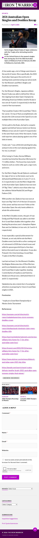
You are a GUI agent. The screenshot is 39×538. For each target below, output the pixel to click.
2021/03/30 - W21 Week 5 (11, 378)
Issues (5, 489)
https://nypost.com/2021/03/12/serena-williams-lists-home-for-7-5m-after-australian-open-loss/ (17, 351)
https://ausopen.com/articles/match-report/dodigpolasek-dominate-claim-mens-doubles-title (18, 328)
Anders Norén (13, 535)
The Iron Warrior (15, 532)
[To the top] (35, 530)
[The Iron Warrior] (19, 5)
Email (4, 441)
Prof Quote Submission (10, 523)
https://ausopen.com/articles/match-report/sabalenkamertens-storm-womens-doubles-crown (18, 317)
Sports (5, 13)
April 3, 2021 (15, 25)
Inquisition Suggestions (10, 519)
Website (5, 450)
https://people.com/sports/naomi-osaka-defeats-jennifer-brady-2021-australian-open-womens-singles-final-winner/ (19, 370)
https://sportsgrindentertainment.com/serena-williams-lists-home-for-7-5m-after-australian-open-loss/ (19, 340)
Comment (6, 413)
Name (5, 432)
